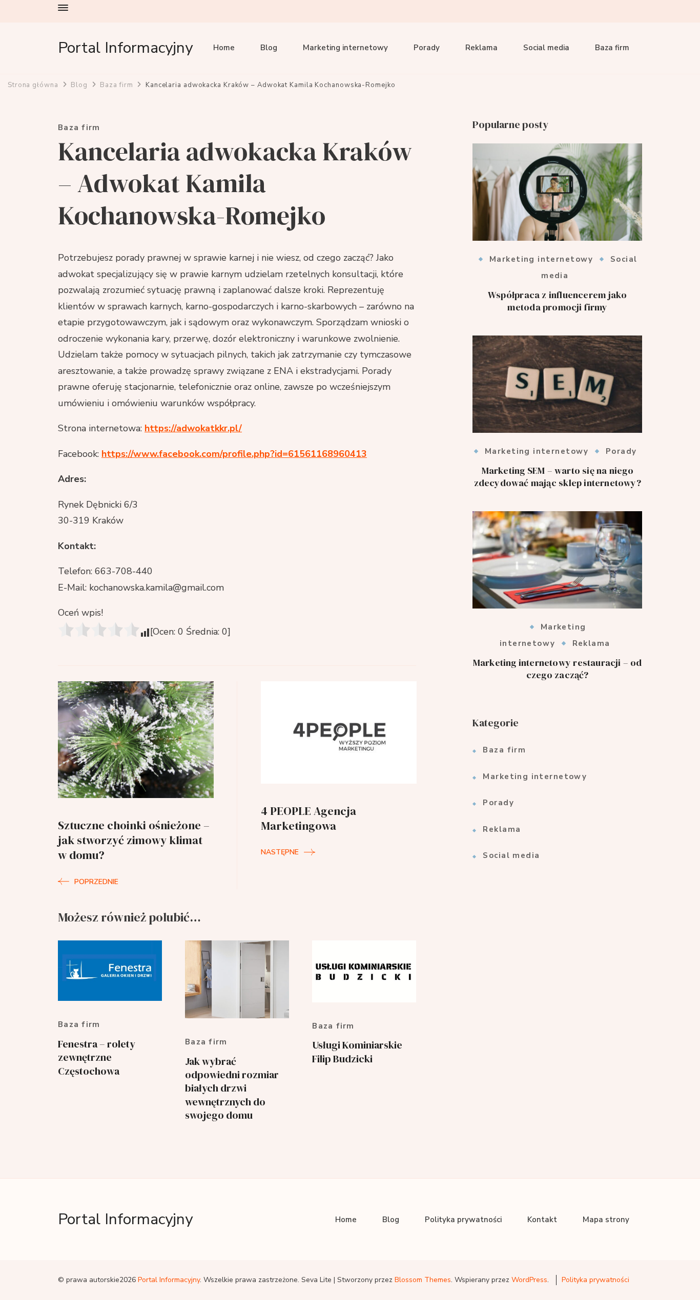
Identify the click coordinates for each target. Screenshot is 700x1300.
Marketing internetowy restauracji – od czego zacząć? (557, 668)
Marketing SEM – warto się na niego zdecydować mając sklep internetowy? (557, 476)
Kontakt (542, 1219)
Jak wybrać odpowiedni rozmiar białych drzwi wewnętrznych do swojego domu (232, 1088)
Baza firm (612, 48)
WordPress (529, 1280)
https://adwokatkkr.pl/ (193, 428)
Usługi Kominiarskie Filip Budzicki (357, 1051)
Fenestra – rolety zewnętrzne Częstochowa (96, 1057)
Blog (268, 48)
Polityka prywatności (463, 1219)
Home (224, 48)
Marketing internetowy (345, 48)
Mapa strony (606, 1219)
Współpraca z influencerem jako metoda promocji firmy (557, 300)
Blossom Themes (423, 1280)
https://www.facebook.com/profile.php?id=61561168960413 (234, 454)
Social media (546, 48)
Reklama (481, 48)
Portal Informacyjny (125, 48)
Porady (427, 48)
